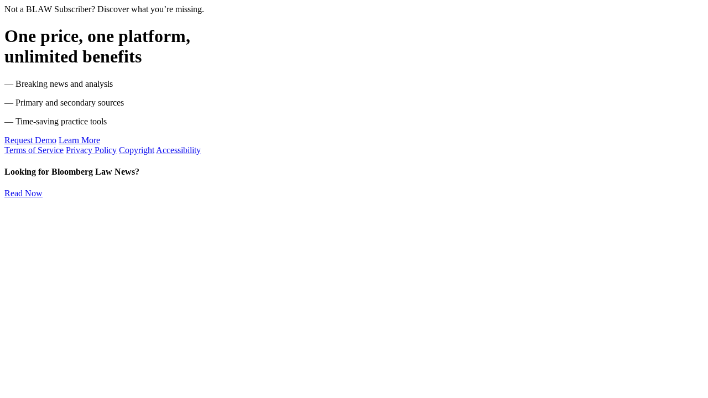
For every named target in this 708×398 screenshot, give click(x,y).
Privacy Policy (91, 150)
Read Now (23, 193)
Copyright (136, 150)
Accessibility (178, 150)
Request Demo (30, 140)
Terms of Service (34, 150)
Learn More (79, 140)
